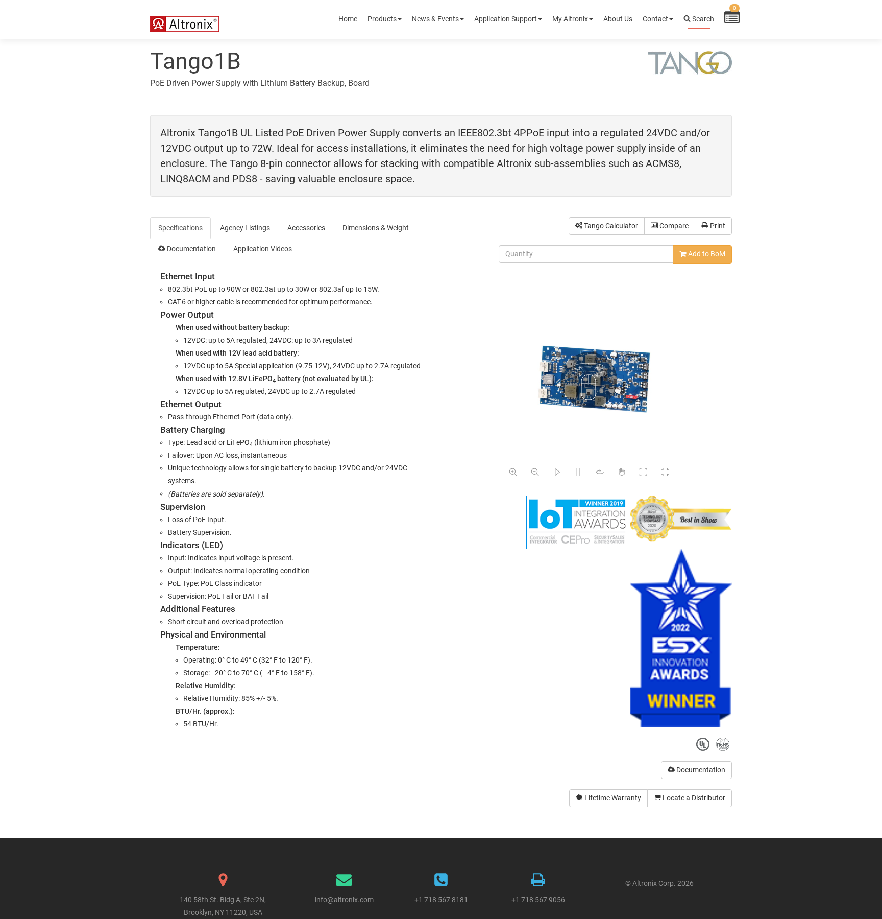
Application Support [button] (505, 19)
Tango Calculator (610, 226)
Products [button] (382, 19)
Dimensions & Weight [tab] (375, 228)
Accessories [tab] (306, 228)
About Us (617, 19)
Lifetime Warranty (612, 798)
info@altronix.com (344, 900)
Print (716, 226)
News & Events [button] (435, 19)
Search (702, 19)
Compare (673, 226)
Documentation (700, 770)
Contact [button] (655, 19)
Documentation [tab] (190, 249)
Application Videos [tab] (262, 249)
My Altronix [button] (570, 19)
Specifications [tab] (180, 228)
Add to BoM (706, 254)
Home (347, 19)
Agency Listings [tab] (245, 228)
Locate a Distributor (693, 798)
